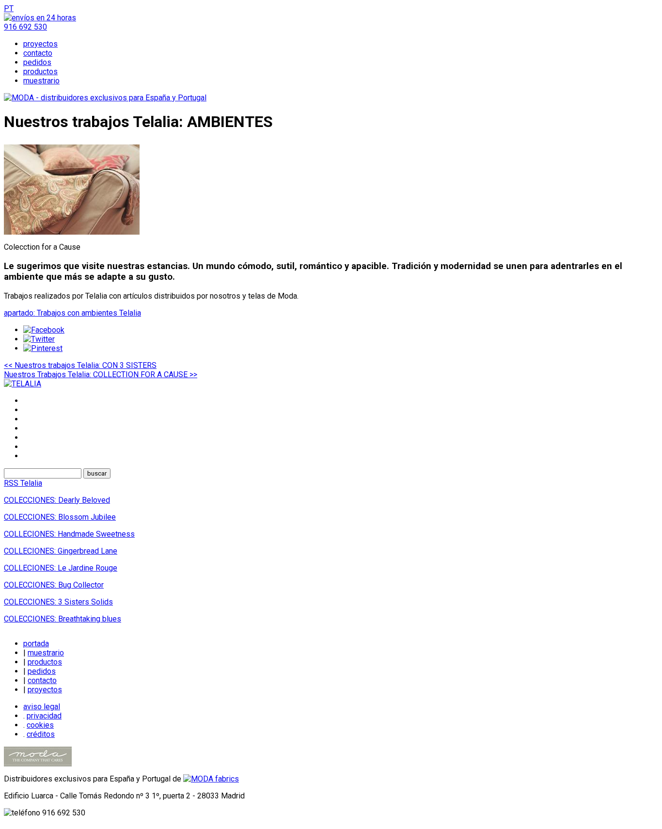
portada (36, 643)
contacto (37, 53)
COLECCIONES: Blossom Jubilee (60, 517)
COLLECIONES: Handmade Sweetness (69, 534)
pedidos (37, 62)
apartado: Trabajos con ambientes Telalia (72, 313)
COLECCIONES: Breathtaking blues (62, 618)
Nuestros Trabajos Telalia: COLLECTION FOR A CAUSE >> (100, 374)
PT (9, 8)
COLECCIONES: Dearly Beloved (57, 500)
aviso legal (41, 706)
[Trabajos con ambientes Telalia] (72, 232)
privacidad (44, 715)
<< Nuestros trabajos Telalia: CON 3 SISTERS (80, 365)
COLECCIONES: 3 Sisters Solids (58, 601)
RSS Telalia (23, 483)
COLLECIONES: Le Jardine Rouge (60, 568)
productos (40, 71)
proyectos (40, 43)
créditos (41, 734)
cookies (40, 725)
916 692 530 (25, 27)
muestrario (41, 80)
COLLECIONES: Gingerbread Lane (60, 551)
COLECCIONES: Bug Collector (54, 585)
